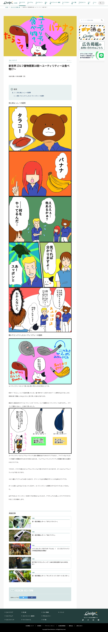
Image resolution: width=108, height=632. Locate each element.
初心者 (12, 590)
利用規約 (39, 625)
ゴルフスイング (10, 619)
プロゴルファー (47, 616)
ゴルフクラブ (9, 612)
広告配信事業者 (61, 625)
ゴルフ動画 (46, 612)
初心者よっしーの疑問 (24, 93)
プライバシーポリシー (50, 625)
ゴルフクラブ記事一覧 (15, 7)
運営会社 (71, 625)
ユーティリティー (19, 590)
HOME (6, 7)
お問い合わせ (79, 625)
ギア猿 (44, 619)
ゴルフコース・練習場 (28, 616)
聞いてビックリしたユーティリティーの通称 (30, 96)
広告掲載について (30, 625)
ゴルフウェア (9, 616)
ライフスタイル (27, 619)
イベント (61, 612)
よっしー (31, 590)
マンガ (25, 590)
